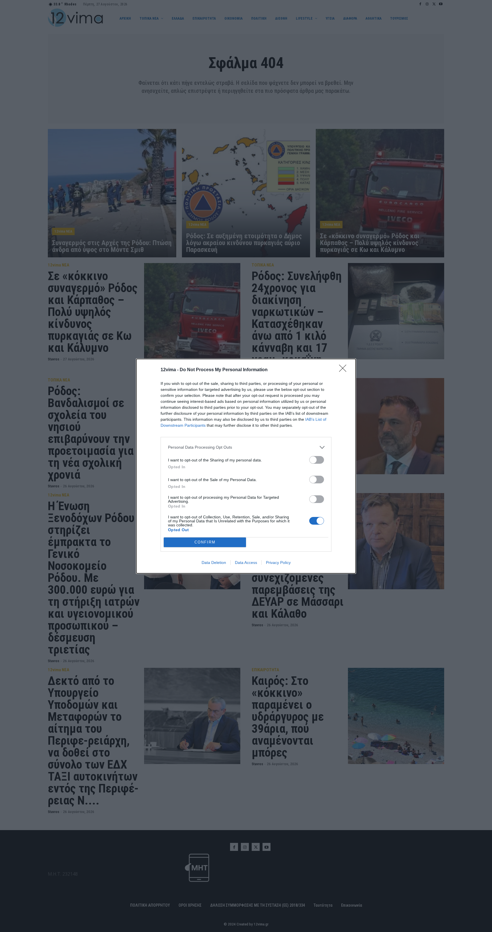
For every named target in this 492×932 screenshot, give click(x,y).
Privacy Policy (278, 562)
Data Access (246, 562)
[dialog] (246, 466)
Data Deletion (214, 562)
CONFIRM (205, 542)
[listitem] (246, 447)
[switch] (316, 460)
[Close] (344, 370)
